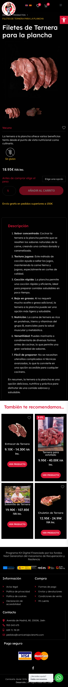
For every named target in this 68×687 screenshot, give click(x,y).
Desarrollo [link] (21, 682)
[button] (61, 5)
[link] (64, 20)
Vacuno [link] (7, 127)
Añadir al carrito (41, 190)
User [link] (50, 682)
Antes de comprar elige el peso (18, 180)
